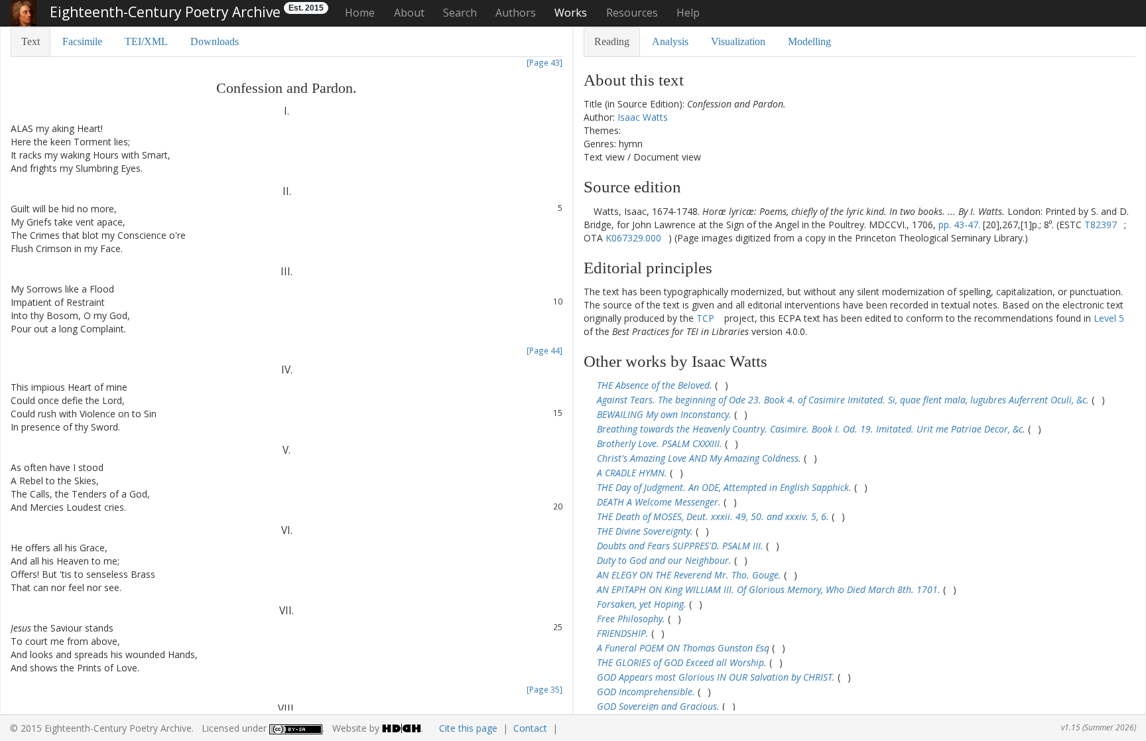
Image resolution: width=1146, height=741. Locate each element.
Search (460, 12)
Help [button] (688, 12)
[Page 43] (544, 62)
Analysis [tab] (670, 41)
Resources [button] (632, 12)
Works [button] (570, 12)
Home (360, 12)
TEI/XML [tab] (146, 41)
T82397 (1100, 224)
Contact (530, 728)
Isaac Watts (642, 117)
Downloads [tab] (214, 41)
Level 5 (1109, 318)
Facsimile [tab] (82, 41)
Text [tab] (30, 41)
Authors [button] (515, 12)
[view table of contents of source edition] (587, 211)
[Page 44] (544, 350)
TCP (705, 318)
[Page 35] (544, 689)
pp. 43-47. (959, 224)
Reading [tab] (611, 41)
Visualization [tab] (738, 41)
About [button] (409, 12)
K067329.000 (633, 238)
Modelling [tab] (809, 41)
